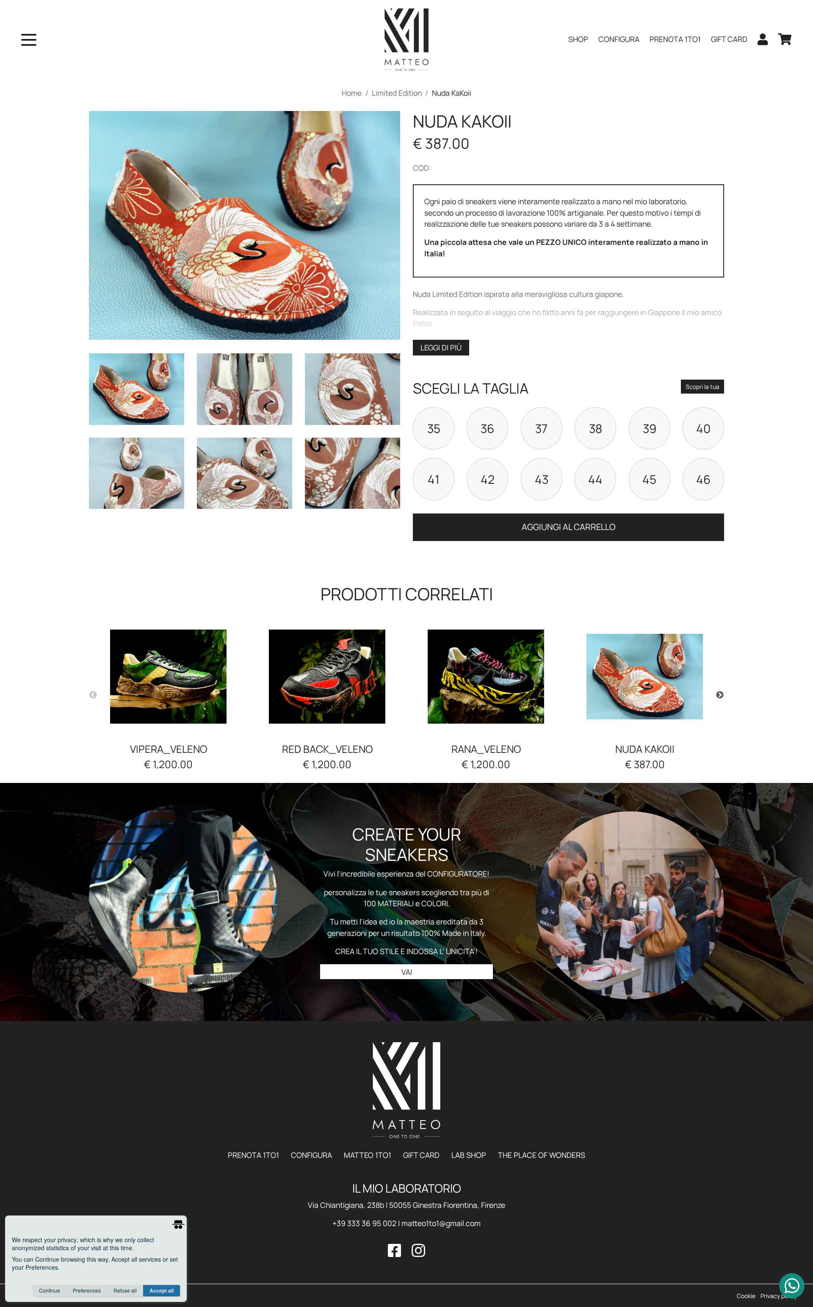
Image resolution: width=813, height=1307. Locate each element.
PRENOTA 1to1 (254, 1155)
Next (720, 695)
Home (352, 93)
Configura (312, 1155)
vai (406, 972)
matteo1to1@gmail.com (441, 1223)
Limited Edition (397, 93)
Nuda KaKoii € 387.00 (645, 756)
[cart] (785, 40)
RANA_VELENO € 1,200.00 (486, 756)
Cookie (746, 1296)
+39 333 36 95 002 (364, 1223)
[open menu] (28, 40)
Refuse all (125, 1290)
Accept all (161, 1290)
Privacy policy (778, 1296)
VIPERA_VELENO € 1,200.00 (168, 756)
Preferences (87, 1290)
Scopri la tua (702, 387)
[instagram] (416, 1250)
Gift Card (422, 1155)
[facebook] (398, 1250)
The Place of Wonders (541, 1155)
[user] (762, 40)
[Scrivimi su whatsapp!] (792, 1286)
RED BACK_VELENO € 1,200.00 (327, 756)
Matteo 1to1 (368, 1155)
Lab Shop (469, 1155)
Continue (49, 1290)
